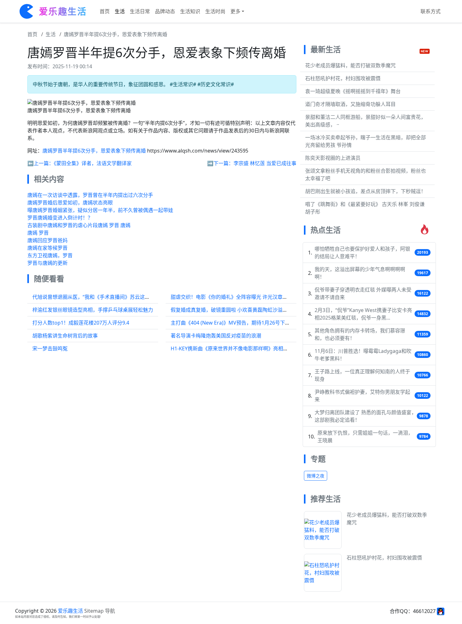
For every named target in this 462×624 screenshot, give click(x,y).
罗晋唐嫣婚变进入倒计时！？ (60, 217)
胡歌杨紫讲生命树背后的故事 (65, 335)
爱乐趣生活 (70, 610)
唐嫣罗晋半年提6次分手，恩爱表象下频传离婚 (115, 34)
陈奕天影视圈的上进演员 (332, 157)
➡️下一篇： (220, 163)
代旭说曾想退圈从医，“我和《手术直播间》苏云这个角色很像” (102, 296)
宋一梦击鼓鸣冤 (50, 348)
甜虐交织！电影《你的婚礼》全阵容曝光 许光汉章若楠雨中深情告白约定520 (256, 296)
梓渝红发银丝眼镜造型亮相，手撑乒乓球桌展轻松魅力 (92, 309)
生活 (120, 11)
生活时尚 (215, 11)
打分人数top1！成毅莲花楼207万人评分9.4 (80, 322)
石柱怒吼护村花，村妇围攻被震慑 (343, 78)
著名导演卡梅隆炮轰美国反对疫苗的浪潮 (216, 335)
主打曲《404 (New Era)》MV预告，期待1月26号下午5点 (234, 322)
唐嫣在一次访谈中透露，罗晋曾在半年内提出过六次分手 (90, 195)
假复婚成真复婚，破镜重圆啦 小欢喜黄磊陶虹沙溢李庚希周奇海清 (244, 309)
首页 (105, 11)
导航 (110, 610)
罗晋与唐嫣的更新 (47, 262)
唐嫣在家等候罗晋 (47, 247)
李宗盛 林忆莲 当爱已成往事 (265, 163)
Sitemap (94, 610)
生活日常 (140, 11)
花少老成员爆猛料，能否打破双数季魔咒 (350, 65)
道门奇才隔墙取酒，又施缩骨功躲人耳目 (350, 104)
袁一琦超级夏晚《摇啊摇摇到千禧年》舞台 (353, 91)
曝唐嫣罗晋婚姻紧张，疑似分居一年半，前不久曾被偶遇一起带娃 (100, 210)
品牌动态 (165, 11)
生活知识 (190, 11)
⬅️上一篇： (40, 163)
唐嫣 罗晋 (38, 232)
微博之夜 (315, 476)
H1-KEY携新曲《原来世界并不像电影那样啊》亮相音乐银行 (237, 348)
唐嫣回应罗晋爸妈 (47, 240)
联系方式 (431, 11)
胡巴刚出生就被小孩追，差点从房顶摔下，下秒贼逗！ (365, 191)
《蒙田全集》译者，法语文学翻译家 (93, 163)
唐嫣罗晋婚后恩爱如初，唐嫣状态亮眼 (70, 202)
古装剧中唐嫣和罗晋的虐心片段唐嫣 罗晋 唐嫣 (78, 225)
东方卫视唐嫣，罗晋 (50, 255)
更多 (235, 11)
